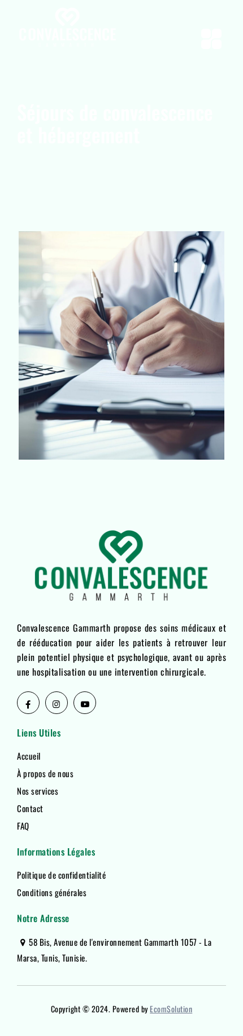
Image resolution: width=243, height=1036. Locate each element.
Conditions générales (51, 892)
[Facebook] (28, 702)
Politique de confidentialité (61, 875)
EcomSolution (171, 1009)
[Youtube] (84, 702)
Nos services (37, 790)
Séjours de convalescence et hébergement (104, 416)
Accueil (29, 756)
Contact (30, 808)
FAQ (23, 825)
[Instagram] (56, 702)
